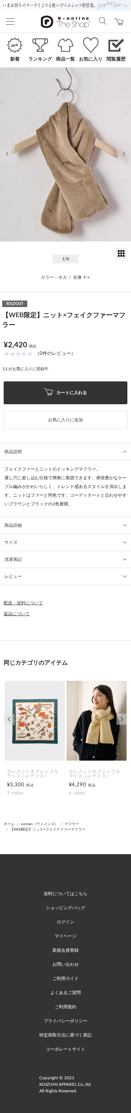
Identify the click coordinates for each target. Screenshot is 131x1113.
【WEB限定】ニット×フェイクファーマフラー (48, 829)
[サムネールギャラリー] (121, 257)
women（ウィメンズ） (39, 824)
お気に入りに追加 (65, 420)
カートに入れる (71, 392)
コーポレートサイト (65, 1049)
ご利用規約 (65, 1007)
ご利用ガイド (65, 978)
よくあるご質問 (65, 992)
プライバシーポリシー (65, 1021)
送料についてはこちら (65, 893)
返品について (17, 614)
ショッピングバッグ (65, 908)
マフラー (71, 824)
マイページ (65, 936)
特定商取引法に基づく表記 (65, 1035)
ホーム (9, 824)
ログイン (65, 922)
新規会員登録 (65, 950)
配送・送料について (23, 603)
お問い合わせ (65, 964)
